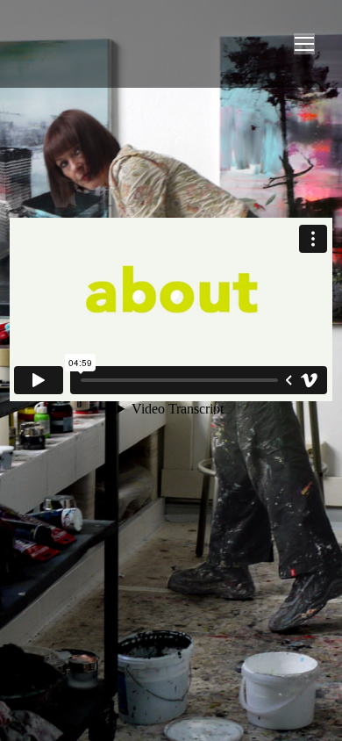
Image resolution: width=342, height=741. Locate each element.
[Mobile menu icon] (304, 43)
